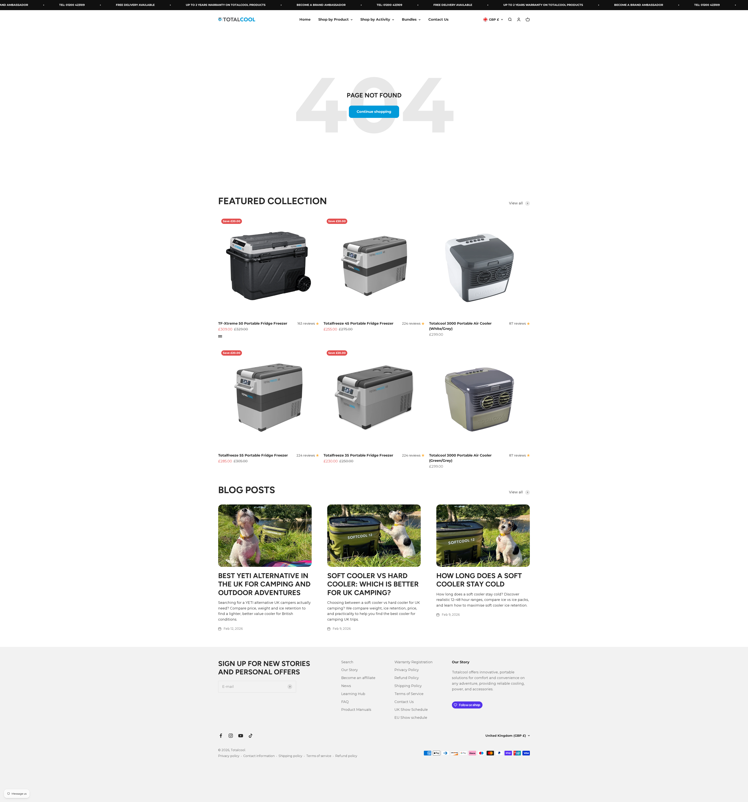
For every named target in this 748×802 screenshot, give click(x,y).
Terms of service (318, 756)
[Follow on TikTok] (250, 735)
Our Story (349, 670)
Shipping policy (290, 756)
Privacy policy (228, 756)
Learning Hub (353, 694)
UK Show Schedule (411, 709)
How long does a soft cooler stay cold (479, 579)
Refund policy (346, 756)
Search (347, 662)
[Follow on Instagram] (230, 735)
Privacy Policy (406, 670)
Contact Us (438, 19)
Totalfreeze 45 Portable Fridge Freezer (358, 323)
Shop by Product (333, 19)
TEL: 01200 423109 (28, 5)
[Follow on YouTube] (240, 735)
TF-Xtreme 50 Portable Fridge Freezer (252, 323)
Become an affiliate (358, 678)
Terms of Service (408, 694)
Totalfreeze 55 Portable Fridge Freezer (253, 455)
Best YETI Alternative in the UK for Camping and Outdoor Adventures (264, 584)
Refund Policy (406, 678)
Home (304, 19)
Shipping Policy (408, 686)
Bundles (409, 19)
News (346, 686)
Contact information (259, 756)
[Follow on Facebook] (220, 735)
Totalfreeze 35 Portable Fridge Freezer (358, 455)
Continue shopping (374, 112)
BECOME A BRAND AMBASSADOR (276, 5)
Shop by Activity (375, 19)
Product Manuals (356, 709)
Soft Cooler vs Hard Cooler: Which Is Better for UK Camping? (373, 584)
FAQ (345, 702)
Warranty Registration (413, 662)
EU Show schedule (410, 717)
